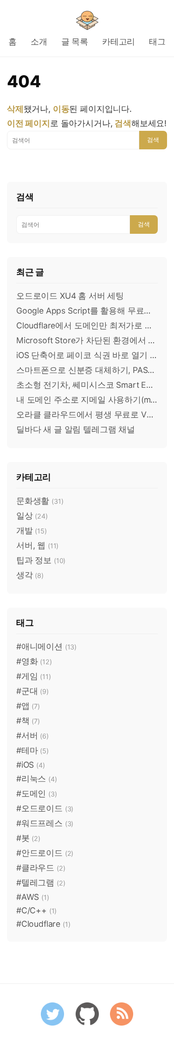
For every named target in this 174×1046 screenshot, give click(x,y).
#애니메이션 (46, 646)
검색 (153, 139)
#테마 (32, 750)
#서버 (32, 735)
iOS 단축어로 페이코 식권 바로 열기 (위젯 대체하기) (87, 355)
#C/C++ (36, 910)
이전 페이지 (28, 123)
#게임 (33, 676)
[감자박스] (87, 20)
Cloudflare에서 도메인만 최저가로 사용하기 (87, 325)
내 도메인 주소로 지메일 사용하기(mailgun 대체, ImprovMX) (87, 399)
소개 (39, 41)
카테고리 (118, 41)
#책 (28, 720)
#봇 (28, 838)
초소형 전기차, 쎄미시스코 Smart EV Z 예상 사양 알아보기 (87, 385)
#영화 (34, 661)
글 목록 (74, 41)
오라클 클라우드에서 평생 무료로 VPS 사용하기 (87, 414)
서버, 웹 (37, 545)
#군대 (32, 691)
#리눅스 (36, 778)
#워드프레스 (44, 823)
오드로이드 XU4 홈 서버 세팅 (70, 296)
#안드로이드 (44, 853)
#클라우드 (40, 868)
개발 (31, 530)
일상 (32, 515)
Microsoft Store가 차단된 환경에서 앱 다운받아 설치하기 (87, 340)
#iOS (30, 765)
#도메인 (36, 793)
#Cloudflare (43, 924)
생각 (30, 575)
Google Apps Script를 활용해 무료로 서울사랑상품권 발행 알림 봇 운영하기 (87, 310)
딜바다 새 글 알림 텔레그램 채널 (75, 429)
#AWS (32, 897)
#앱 (28, 706)
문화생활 (39, 501)
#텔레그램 (40, 882)
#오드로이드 (44, 808)
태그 (157, 41)
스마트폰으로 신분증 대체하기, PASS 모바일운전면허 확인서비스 (87, 370)
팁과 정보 (40, 560)
